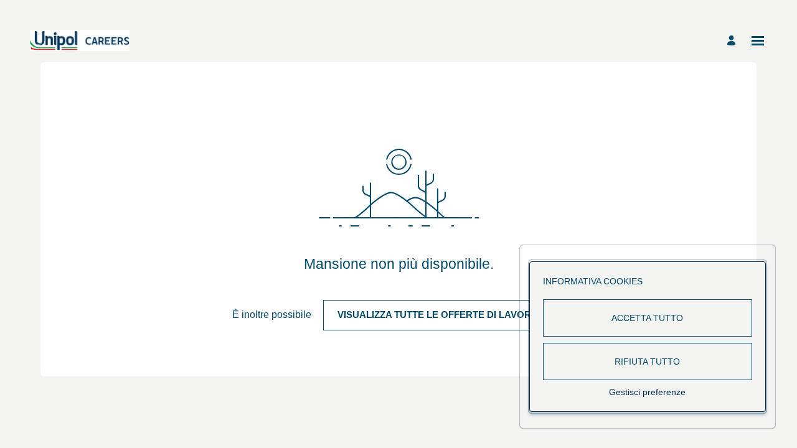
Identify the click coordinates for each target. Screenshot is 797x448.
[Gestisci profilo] (733, 41)
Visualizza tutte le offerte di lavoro (438, 314)
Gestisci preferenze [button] (647, 392)
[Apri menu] (757, 41)
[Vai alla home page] (80, 40)
